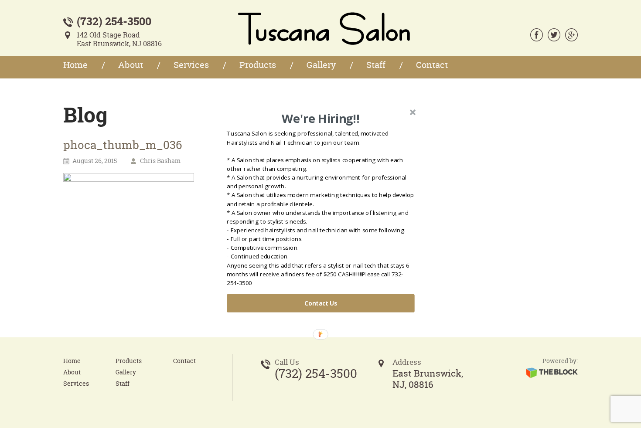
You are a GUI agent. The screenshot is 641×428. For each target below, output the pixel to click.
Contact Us (320, 303)
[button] (321, 118)
